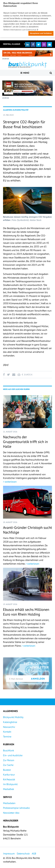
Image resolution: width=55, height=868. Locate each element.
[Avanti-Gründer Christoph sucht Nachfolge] (27, 502)
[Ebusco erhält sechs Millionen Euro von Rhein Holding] (27, 584)
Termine (7, 736)
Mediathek (8, 789)
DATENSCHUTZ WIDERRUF (38, 684)
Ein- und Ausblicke (12, 755)
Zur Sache (8, 764)
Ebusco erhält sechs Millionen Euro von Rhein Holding (26, 612)
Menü (25, 72)
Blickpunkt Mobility (13, 717)
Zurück (28, 374)
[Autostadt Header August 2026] (27, 53)
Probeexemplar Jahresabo (16, 807)
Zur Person (8, 760)
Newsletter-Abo (11, 812)
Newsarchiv (9, 726)
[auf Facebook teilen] (4, 374)
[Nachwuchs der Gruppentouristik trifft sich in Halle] (27, 411)
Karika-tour (9, 774)
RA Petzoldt (9, 779)
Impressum (9, 853)
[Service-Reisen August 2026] (27, 88)
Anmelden (38, 678)
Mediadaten (9, 803)
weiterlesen (10, 481)
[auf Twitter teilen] (8, 374)
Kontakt (7, 731)
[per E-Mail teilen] (13, 374)
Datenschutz (23, 853)
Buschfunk (8, 750)
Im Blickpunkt (10, 784)
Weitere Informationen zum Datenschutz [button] (20, 30)
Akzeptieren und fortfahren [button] (41, 33)
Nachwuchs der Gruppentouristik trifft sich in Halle (25, 442)
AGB (34, 853)
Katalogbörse (10, 722)
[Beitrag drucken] (19, 374)
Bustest (7, 769)
